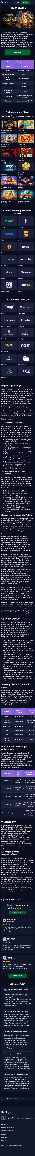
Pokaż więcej (17, 975)
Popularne (4, 116)
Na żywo (12, 116)
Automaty (28, 116)
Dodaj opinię (17, 912)
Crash (20, 116)
